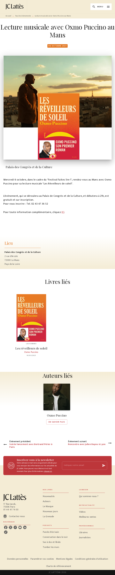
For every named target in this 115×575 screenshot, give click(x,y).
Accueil (8, 15)
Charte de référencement (58, 566)
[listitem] (5, 527)
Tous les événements (23, 15)
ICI (63, 212)
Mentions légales (64, 559)
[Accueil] (15, 6)
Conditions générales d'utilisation (91, 559)
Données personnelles (17, 559)
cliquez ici (48, 471)
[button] (57, 404)
